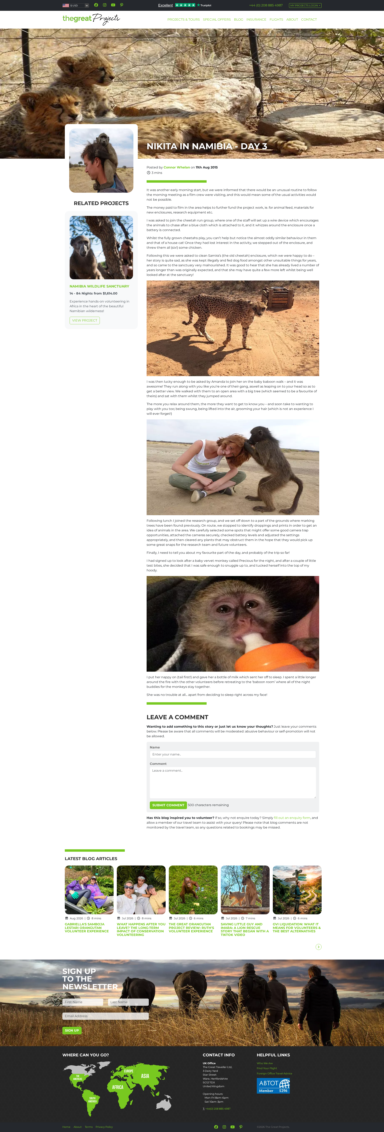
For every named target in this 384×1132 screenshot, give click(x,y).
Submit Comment (168, 805)
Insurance (256, 19)
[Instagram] (104, 5)
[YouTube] (113, 5)
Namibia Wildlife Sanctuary (99, 286)
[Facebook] (96, 5)
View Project (84, 320)
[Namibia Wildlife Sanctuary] (101, 248)
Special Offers (217, 19)
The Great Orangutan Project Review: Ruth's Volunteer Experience (191, 928)
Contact (309, 19)
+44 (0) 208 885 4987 (266, 5)
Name (155, 747)
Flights (276, 19)
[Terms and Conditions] (273, 1085)
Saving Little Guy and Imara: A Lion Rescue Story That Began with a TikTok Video (245, 930)
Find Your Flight (267, 1068)
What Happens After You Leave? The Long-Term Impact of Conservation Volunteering (141, 930)
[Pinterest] (121, 5)
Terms (89, 1126)
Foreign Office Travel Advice (274, 1073)
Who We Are (265, 1063)
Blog (238, 19)
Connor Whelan (177, 167)
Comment (158, 764)
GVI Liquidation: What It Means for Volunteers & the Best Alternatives (297, 928)
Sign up (72, 1030)
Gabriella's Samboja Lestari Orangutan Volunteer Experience (87, 928)
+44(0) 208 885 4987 (218, 1108)
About (292, 19)
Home (66, 1126)
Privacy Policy (104, 1126)
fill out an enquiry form (292, 818)
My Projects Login (304, 5)
